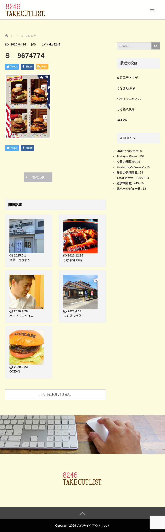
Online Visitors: (128, 151)
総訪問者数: (125, 183)
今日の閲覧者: (127, 161)
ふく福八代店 (72, 316)
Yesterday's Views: (131, 167)
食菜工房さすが (20, 260)
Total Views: (126, 178)
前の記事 (38, 177)
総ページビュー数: (130, 188)
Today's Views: (128, 156)
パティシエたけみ (21, 316)
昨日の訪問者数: (128, 172)
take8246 (53, 44)
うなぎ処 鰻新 (72, 260)
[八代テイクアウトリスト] (25, 9)
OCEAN (14, 371)
